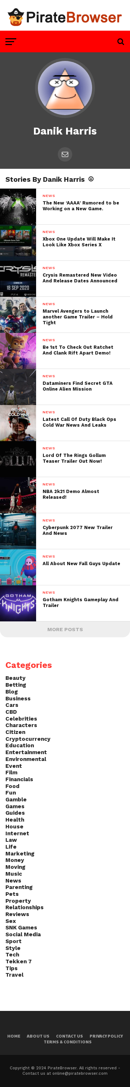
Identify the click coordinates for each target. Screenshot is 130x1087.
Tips (11, 968)
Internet (17, 833)
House (14, 826)
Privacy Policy (106, 1036)
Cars (11, 705)
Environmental (25, 759)
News (13, 880)
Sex (10, 921)
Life (11, 847)
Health (14, 820)
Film (11, 772)
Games (15, 806)
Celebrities (21, 719)
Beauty (15, 678)
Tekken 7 (18, 961)
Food (12, 786)
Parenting (18, 887)
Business (18, 698)
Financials (19, 779)
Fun (10, 792)
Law (11, 840)
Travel (14, 975)
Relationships (24, 907)
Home (13, 1036)
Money (14, 860)
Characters (21, 725)
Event (13, 766)
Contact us (69, 1036)
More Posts (65, 629)
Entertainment (26, 752)
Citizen (15, 732)
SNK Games (21, 927)
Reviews (17, 914)
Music (13, 874)
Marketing (19, 853)
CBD (11, 712)
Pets (12, 894)
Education (19, 745)
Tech (12, 954)
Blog (11, 691)
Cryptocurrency (28, 739)
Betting (15, 685)
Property (18, 901)
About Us (38, 1036)
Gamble (16, 799)
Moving (15, 867)
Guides (15, 813)
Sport (13, 941)
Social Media (23, 934)
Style (13, 948)
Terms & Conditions (68, 1041)
